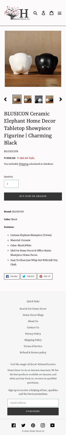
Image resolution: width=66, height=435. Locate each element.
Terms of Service (33, 346)
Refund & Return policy (33, 352)
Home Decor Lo (37, 431)
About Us (33, 321)
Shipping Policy (33, 340)
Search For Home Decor (33, 308)
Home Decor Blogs (33, 315)
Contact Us (33, 327)
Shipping (23, 164)
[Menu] (60, 13)
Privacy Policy (33, 333)
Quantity (8, 177)
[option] (17, 99)
